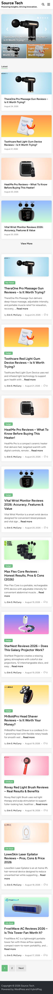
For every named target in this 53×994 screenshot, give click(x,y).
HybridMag (36, 989)
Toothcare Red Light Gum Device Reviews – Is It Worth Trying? (24, 363)
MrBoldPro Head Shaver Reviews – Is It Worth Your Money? (22, 720)
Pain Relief (9, 283)
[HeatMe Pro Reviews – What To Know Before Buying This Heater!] (26, 168)
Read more (22, 308)
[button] (38, 18)
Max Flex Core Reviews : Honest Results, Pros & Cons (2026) (24, 575)
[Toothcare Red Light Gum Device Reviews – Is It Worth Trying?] (39, 51)
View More (26, 243)
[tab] (4, 66)
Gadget (8, 353)
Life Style (9, 849)
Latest (4, 66)
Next (21, 968)
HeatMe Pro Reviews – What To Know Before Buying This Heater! (26, 433)
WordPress (19, 989)
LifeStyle (9, 782)
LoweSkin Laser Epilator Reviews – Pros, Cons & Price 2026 (24, 858)
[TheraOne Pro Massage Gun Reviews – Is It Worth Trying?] (26, 29)
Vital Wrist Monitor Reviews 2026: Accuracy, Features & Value (23, 504)
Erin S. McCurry (14, 315)
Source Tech (12, 3)
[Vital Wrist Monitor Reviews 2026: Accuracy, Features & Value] (26, 211)
